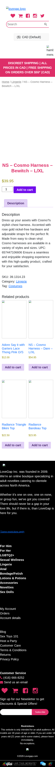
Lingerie (16, 81)
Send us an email (16, 682)
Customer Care (10, 645)
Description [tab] (15, 203)
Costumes (15, 286)
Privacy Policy (9, 659)
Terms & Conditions (13, 650)
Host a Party (8, 641)
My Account (8, 608)
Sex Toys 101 (9, 636)
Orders (4, 613)
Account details (10, 618)
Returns (5, 654)
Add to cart (25, 189)
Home (5, 81)
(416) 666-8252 (13, 677)
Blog (3, 631)
